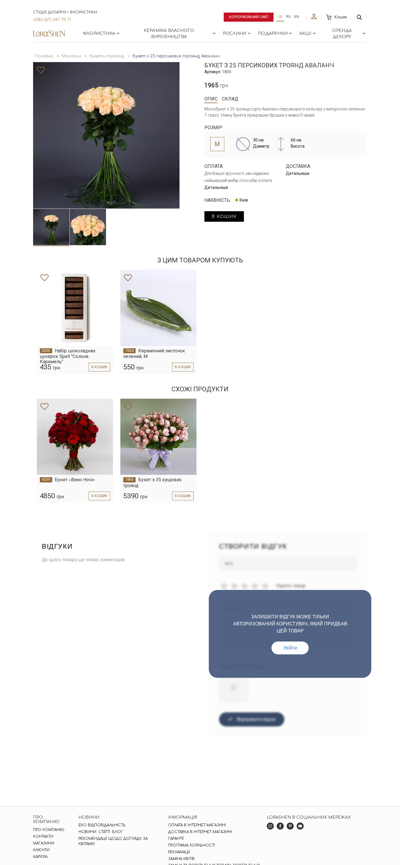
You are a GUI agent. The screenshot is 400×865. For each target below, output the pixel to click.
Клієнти (41, 850)
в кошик (224, 216)
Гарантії (176, 839)
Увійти (290, 647)
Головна (44, 56)
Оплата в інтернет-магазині (197, 825)
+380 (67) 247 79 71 (52, 20)
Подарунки (273, 33)
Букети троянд (106, 56)
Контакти (43, 837)
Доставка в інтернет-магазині (200, 832)
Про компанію (48, 830)
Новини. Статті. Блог (100, 832)
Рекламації (179, 852)
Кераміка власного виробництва (169, 33)
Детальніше (216, 187)
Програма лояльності (191, 845)
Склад (230, 99)
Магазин (71, 56)
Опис (211, 99)
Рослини (234, 33)
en (296, 17)
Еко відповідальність (102, 825)
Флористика (99, 33)
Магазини (43, 843)
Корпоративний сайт (249, 17)
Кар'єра (40, 857)
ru (288, 17)
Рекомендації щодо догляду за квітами (113, 841)
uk (280, 17)
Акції (305, 33)
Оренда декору (342, 33)
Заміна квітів (181, 859)
